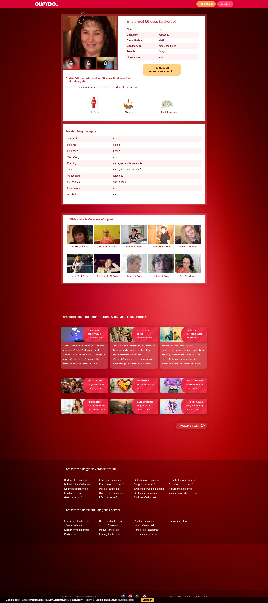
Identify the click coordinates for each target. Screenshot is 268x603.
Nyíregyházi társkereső (111, 493)
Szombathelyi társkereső (182, 480)
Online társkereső (108, 525)
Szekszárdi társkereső (146, 493)
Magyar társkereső (109, 530)
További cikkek (189, 425)
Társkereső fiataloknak (146, 530)
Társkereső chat (73, 525)
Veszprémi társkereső (181, 489)
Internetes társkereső (145, 534)
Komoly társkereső (109, 534)
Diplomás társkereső (110, 521)
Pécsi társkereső (108, 497)
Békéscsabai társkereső (77, 484)
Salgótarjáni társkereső (146, 480)
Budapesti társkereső (75, 480)
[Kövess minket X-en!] (137, 596)
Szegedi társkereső (144, 484)
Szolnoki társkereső (145, 497)
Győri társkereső (73, 497)
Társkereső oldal (178, 521)
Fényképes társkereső (76, 521)
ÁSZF (187, 597)
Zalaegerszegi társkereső (183, 493)
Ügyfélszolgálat (200, 597)
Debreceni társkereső (76, 489)
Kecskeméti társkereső (111, 484)
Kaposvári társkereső (110, 480)
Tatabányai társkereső (181, 484)
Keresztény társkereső (76, 530)
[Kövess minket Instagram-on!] (130, 596)
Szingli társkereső (144, 525)
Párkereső (70, 534)
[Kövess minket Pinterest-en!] (145, 596)
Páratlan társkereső (144, 521)
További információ (126, 600)
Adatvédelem (175, 597)
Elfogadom (147, 600)
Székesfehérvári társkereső (149, 489)
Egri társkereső (72, 493)
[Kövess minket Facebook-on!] (123, 596)
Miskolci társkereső (109, 489)
